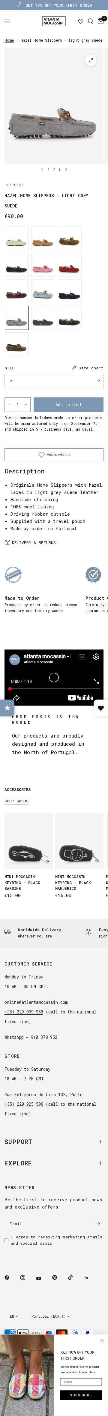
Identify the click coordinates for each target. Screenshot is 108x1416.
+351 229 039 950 (23, 1012)
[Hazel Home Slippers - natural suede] (16, 238)
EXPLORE (18, 1163)
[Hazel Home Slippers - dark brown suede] (16, 265)
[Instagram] (27, 1277)
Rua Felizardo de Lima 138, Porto (43, 1094)
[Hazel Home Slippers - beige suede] (43, 238)
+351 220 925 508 (23, 1104)
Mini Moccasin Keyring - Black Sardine (22, 882)
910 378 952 (44, 1037)
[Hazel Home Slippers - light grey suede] (16, 318)
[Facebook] (11, 1277)
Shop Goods (16, 801)
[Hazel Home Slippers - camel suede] (69, 238)
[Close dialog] (102, 1340)
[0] (100, 21)
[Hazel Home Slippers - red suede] (69, 265)
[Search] (91, 21)
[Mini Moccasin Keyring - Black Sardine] (28, 841)
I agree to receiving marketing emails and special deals (56, 1240)
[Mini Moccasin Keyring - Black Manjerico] (79, 841)
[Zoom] (91, 60)
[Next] (66, 169)
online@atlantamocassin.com (36, 1002)
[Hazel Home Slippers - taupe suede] (16, 344)
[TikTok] (74, 1277)
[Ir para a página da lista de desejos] (81, 21)
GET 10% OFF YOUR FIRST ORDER (59, 5)
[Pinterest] (58, 1277)
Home (9, 40)
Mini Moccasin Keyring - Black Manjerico (73, 882)
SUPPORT (18, 1142)
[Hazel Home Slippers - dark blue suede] (69, 291)
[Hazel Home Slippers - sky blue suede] (43, 291)
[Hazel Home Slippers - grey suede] (43, 318)
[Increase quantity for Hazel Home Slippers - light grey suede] (25, 405)
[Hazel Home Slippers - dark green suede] (69, 318)
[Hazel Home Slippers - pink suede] (43, 265)
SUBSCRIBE (81, 1395)
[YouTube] (43, 1278)
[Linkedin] (90, 1277)
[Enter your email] (98, 1223)
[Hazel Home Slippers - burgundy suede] (16, 291)
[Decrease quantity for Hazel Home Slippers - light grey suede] (9, 405)
